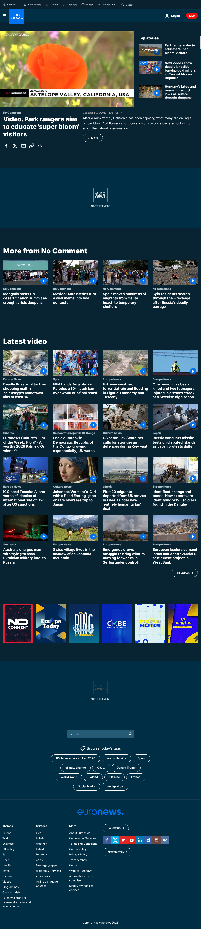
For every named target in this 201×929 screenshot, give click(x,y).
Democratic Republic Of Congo (74, 432)
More (72, 826)
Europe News (12, 379)
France (135, 777)
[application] (67, 69)
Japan (157, 432)
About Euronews (79, 832)
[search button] (123, 5)
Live (192, 15)
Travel (6, 870)
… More (93, 137)
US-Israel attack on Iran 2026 (75, 758)
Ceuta (101, 767)
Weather (41, 843)
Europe (6, 832)
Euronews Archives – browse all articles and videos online (16, 902)
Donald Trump (126, 767)
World (6, 838)
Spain (141, 758)
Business (8, 843)
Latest (40, 849)
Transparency (78, 860)
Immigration (115, 786)
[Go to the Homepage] (16, 16)
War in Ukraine (116, 758)
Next (5, 860)
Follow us (42, 854)
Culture (7, 876)
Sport (57, 379)
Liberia (107, 486)
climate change (75, 767)
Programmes (10, 887)
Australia (9, 544)
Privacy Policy (78, 854)
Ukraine (114, 777)
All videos (183, 572)
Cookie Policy (78, 849)
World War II (69, 777)
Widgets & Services (48, 870)
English (11, 4)
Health (6, 865)
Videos (6, 881)
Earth (5, 854)
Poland (93, 777)
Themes (7, 826)
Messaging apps (46, 865)
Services (41, 826)
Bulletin (40, 838)
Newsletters (116, 852)
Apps (39, 860)
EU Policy (8, 849)
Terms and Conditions (83, 843)
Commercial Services (82, 838)
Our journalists (11, 892)
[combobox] (142, 5)
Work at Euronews (80, 870)
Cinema (8, 432)
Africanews (43, 876)
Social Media (86, 786)
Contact (74, 865)
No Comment (12, 288)
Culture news (112, 432)
